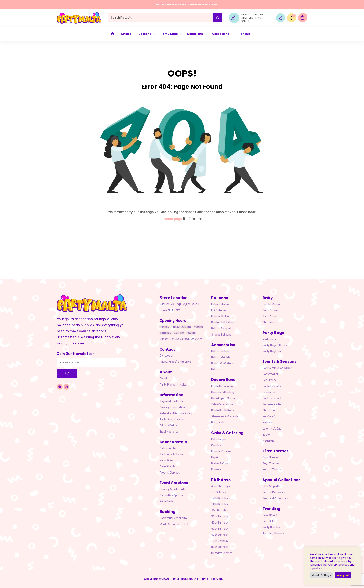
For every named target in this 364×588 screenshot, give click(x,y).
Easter (267, 434)
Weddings (268, 440)
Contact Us (167, 355)
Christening (270, 322)
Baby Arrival (270, 316)
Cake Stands (167, 466)
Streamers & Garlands (224, 416)
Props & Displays (170, 472)
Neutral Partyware (274, 492)
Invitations (269, 339)
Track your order (170, 431)
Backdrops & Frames (172, 454)
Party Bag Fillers (272, 351)
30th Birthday (220, 516)
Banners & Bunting (222, 392)
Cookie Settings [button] (321, 575)
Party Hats (218, 422)
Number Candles (221, 451)
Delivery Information (172, 407)
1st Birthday (218, 492)
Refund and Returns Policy (176, 413)
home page (172, 219)
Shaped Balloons (221, 334)
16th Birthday (219, 498)
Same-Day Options (171, 495)
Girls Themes (270, 457)
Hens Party (269, 380)
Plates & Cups (219, 463)
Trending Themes (273, 533)
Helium (215, 369)
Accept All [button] (343, 575)
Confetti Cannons (222, 386)
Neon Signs (166, 460)
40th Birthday (220, 522)
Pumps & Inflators (222, 363)
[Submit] (67, 373)
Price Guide (166, 501)
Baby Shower (271, 310)
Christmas (269, 410)
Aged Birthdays (220, 486)
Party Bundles (271, 527)
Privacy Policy (168, 425)
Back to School (272, 398)
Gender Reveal (271, 304)
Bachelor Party (272, 386)
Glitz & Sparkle (272, 486)
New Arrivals (270, 515)
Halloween (269, 422)
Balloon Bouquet (221, 328)
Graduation (269, 392)
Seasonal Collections (275, 498)
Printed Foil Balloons (223, 322)
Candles (216, 445)
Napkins (216, 457)
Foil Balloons (218, 310)
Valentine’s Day (272, 428)
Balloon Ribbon (220, 351)
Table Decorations (222, 404)
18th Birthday (219, 504)
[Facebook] (60, 387)
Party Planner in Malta (173, 384)
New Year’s (269, 416)
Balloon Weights (221, 357)
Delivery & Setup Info (173, 489)
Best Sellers (270, 521)
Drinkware (217, 469)
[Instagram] (66, 387)
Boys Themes (271, 463)
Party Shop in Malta (172, 419)
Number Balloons (221, 316)
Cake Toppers (219, 439)
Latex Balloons (220, 304)
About (163, 378)
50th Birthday (220, 528)
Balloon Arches (169, 448)
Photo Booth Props (223, 410)
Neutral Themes (272, 469)
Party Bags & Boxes (275, 345)
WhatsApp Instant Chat (174, 524)
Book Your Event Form (173, 518)
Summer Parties (273, 404)
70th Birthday (219, 541)
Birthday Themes (221, 553)
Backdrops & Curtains (224, 398)
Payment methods (171, 401)
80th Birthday (220, 547)
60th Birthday (220, 534)
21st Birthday (219, 510)
